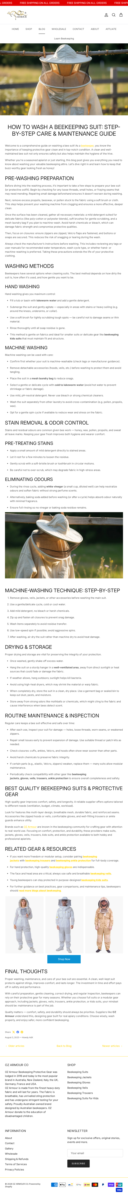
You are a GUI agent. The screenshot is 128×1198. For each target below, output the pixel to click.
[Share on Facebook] (17, 1032)
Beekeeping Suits (77, 1072)
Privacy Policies (14, 1169)
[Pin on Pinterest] (22, 1032)
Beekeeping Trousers (80, 1093)
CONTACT (78, 29)
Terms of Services (16, 1164)
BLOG (42, 29)
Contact (9, 1143)
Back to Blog (64, 1045)
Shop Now (64, 959)
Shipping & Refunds (16, 1159)
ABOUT (95, 29)
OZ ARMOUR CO (20, 1184)
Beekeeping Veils (77, 1087)
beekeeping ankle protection (73, 860)
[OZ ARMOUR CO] (17, 15)
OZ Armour (30, 826)
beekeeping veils (100, 873)
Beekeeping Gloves (78, 1082)
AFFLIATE (111, 29)
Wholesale (11, 1153)
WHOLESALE (59, 29)
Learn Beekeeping (64, 38)
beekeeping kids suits (94, 880)
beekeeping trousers (37, 860)
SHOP (29, 29)
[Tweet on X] (13, 1032)
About (8, 1138)
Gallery (9, 1148)
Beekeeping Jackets (79, 1077)
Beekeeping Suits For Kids (82, 1098)
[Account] (105, 15)
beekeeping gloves (61, 867)
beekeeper (87, 145)
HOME (15, 29)
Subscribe (78, 1163)
